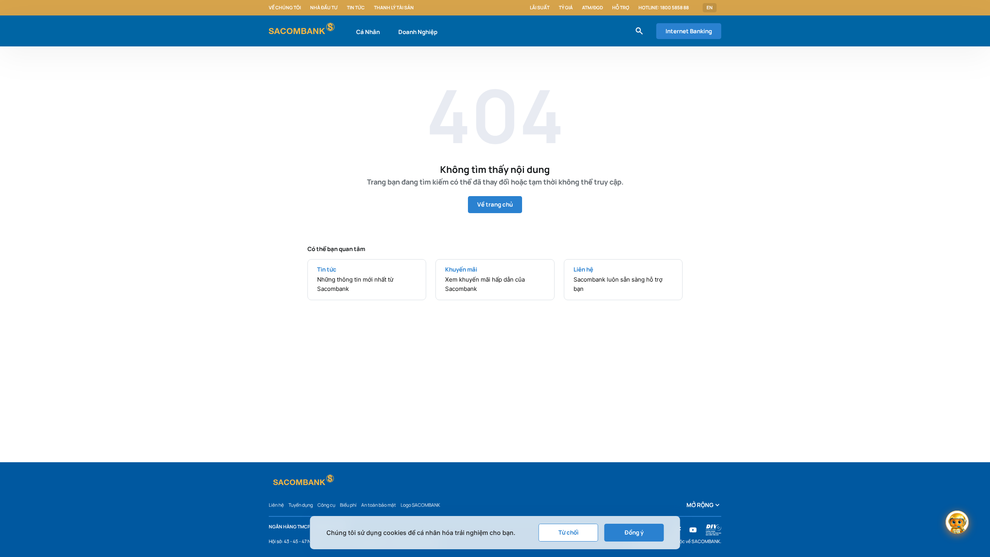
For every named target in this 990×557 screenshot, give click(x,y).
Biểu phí (348, 505)
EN (710, 8)
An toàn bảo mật (378, 505)
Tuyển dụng (300, 505)
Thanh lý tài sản (394, 8)
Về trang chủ (495, 204)
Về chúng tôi (285, 8)
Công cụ (326, 505)
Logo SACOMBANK (420, 505)
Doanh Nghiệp (417, 32)
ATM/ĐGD (592, 8)
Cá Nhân (368, 32)
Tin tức (356, 8)
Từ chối (568, 532)
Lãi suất (540, 8)
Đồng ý (634, 532)
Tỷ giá (566, 8)
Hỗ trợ (620, 8)
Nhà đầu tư (324, 8)
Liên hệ (276, 505)
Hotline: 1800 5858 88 (663, 8)
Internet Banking (689, 31)
